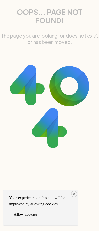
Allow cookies (25, 214)
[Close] (74, 194)
